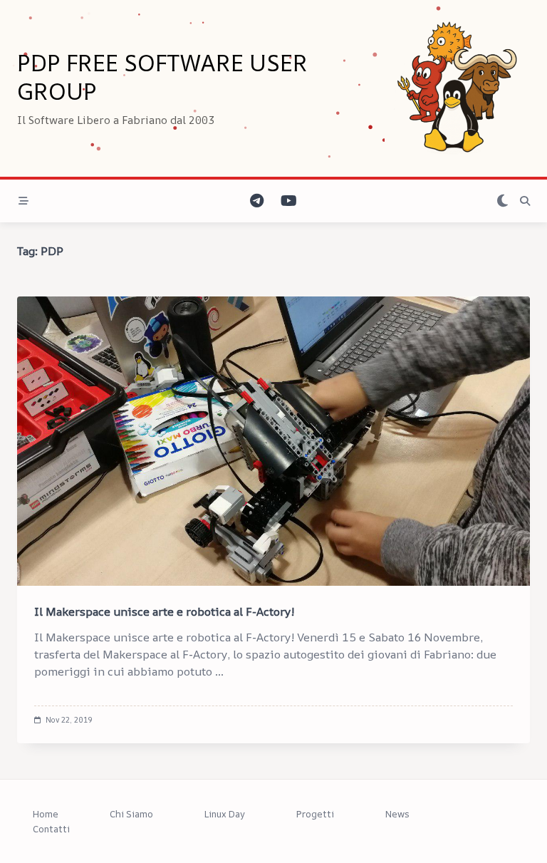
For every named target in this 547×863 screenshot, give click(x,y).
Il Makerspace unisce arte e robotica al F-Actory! (164, 611)
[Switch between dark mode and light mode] (502, 201)
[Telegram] (257, 201)
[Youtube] (289, 201)
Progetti (315, 813)
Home (45, 813)
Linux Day (224, 813)
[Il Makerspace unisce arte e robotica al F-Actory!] (273, 441)
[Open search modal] (525, 201)
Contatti (51, 828)
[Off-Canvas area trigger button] (23, 201)
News (397, 813)
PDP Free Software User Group (162, 77)
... (219, 671)
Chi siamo (131, 813)
